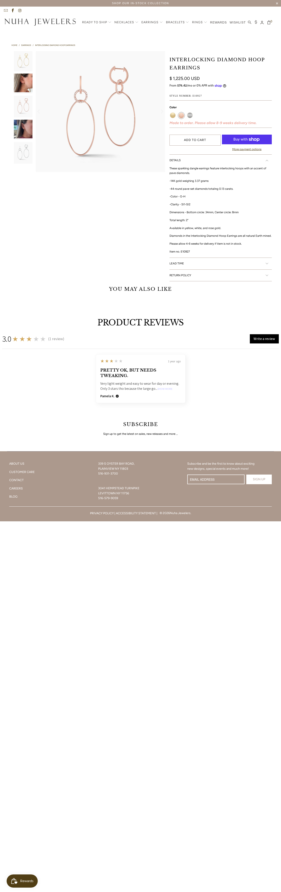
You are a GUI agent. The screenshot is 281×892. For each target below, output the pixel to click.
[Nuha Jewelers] (40, 23)
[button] (97, 23)
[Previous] (39, 111)
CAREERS (16, 488)
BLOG (13, 496)
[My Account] (262, 22)
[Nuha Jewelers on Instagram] (20, 11)
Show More (165, 389)
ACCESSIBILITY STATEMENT (136, 513)
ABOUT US (16, 464)
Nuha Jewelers (180, 513)
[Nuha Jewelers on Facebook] (13, 11)
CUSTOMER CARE (22, 472)
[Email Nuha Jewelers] (5, 11)
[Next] (161, 111)
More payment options (246, 149)
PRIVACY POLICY (102, 513)
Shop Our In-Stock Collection (140, 3)
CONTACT (16, 480)
